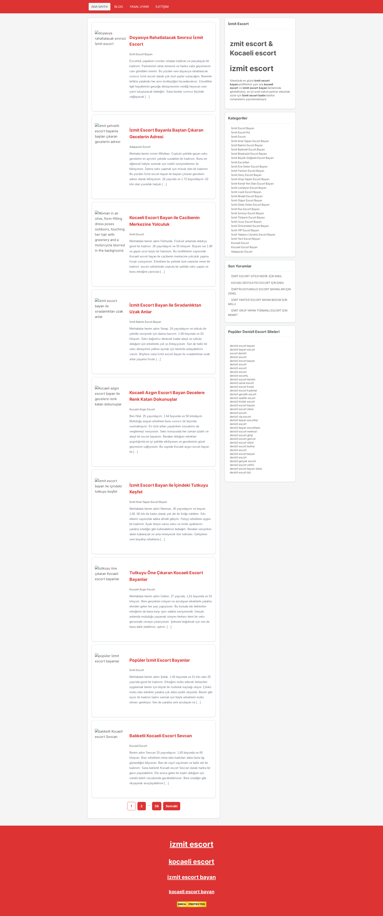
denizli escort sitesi (242, 409)
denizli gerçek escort (243, 461)
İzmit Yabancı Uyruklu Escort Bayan (253, 234)
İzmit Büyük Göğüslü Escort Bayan (252, 157)
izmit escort (191, 844)
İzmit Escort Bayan (140, 54)
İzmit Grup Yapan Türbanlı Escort (256, 310)
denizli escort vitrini (242, 465)
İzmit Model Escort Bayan (247, 196)
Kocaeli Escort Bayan (244, 247)
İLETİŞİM (162, 6)
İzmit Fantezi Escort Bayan (247, 170)
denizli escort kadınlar (243, 390)
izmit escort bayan (191, 877)
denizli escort (238, 357)
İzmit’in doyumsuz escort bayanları (258, 289)
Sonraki (172, 806)
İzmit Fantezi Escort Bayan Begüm (256, 299)
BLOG (118, 6)
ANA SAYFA (99, 6)
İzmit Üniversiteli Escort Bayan (250, 226)
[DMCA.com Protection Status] (192, 906)
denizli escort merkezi (243, 431)
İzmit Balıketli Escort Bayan (248, 149)
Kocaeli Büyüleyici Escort (250, 282)
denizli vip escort (240, 416)
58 (157, 806)
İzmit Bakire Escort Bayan (145, 321)
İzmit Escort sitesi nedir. (249, 276)
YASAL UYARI (139, 6)
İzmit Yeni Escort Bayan (245, 238)
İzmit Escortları (240, 162)
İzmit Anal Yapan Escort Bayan (148, 502)
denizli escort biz (240, 472)
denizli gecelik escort (243, 394)
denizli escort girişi (241, 435)
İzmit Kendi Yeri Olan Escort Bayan (252, 183)
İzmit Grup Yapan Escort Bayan (250, 179)
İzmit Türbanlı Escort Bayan (248, 217)
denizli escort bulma (242, 446)
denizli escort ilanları (242, 379)
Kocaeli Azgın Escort (142, 409)
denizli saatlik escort (242, 398)
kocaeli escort (191, 861)
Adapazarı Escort (139, 146)
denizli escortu (239, 375)
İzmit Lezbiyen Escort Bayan (248, 187)
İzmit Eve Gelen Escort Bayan (249, 166)
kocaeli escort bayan (191, 891)
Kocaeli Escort (138, 745)
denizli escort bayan (242, 345)
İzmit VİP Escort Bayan (245, 230)
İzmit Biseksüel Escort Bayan (249, 153)
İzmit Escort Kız (240, 132)
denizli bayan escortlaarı (245, 427)
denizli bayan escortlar (244, 420)
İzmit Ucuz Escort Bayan (246, 221)
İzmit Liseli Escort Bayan (246, 192)
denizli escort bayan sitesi (246, 468)
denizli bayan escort (242, 349)
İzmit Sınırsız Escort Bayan (247, 213)
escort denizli (238, 353)
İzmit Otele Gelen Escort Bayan (250, 204)
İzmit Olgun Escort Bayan (246, 200)
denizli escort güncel (243, 438)
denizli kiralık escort (242, 401)
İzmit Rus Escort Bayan (245, 209)
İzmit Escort (136, 234)
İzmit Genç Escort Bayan (246, 175)
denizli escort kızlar (242, 386)
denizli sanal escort (242, 383)
